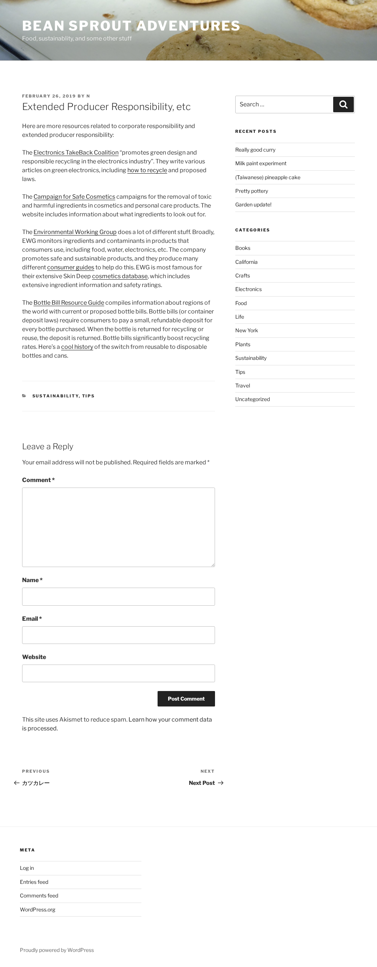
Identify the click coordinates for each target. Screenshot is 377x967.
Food (241, 303)
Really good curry (255, 149)
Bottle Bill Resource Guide (69, 302)
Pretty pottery (251, 191)
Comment (38, 480)
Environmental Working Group (75, 232)
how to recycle (147, 170)
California (246, 262)
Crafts (242, 275)
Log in (27, 868)
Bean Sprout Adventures (131, 26)
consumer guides (70, 267)
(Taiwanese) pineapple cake (267, 177)
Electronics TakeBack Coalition (76, 152)
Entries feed (34, 882)
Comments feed (39, 895)
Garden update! (253, 204)
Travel (242, 385)
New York (246, 330)
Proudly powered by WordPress (57, 950)
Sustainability (55, 396)
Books (242, 248)
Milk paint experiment (260, 163)
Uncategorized (252, 399)
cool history (77, 346)
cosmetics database (120, 276)
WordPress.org (37, 909)
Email (32, 618)
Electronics (248, 289)
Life (239, 317)
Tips (88, 396)
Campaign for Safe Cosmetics (74, 196)
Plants (242, 344)
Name (32, 580)
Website (34, 656)
